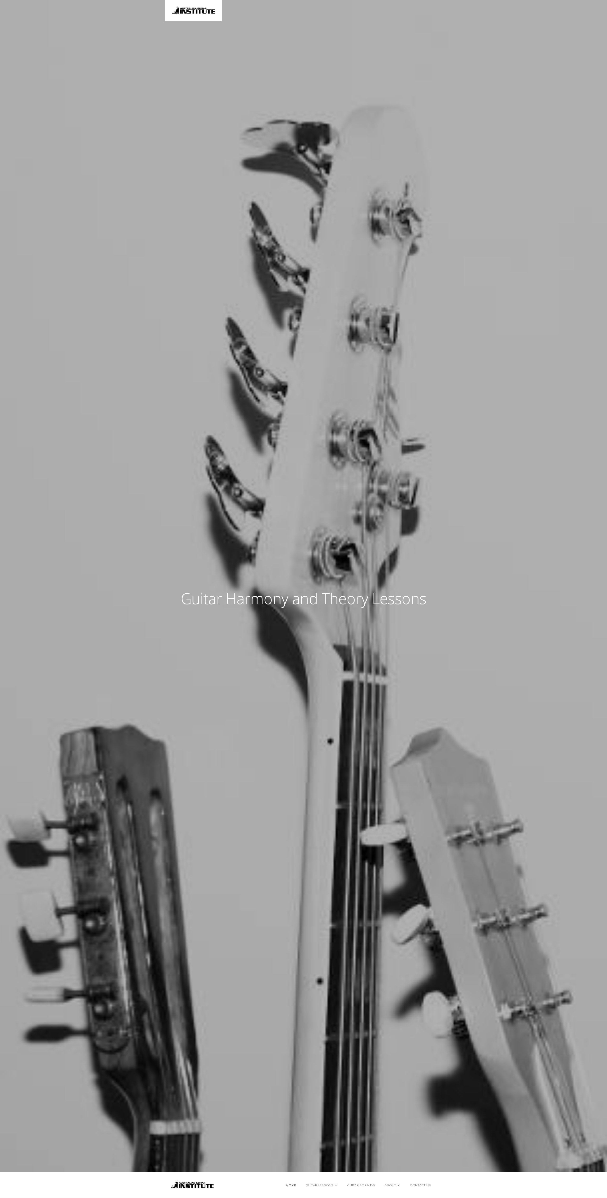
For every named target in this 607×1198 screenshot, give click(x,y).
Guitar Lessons (319, 1185)
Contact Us (420, 1185)
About (390, 1185)
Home (291, 1185)
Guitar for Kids (361, 1185)
